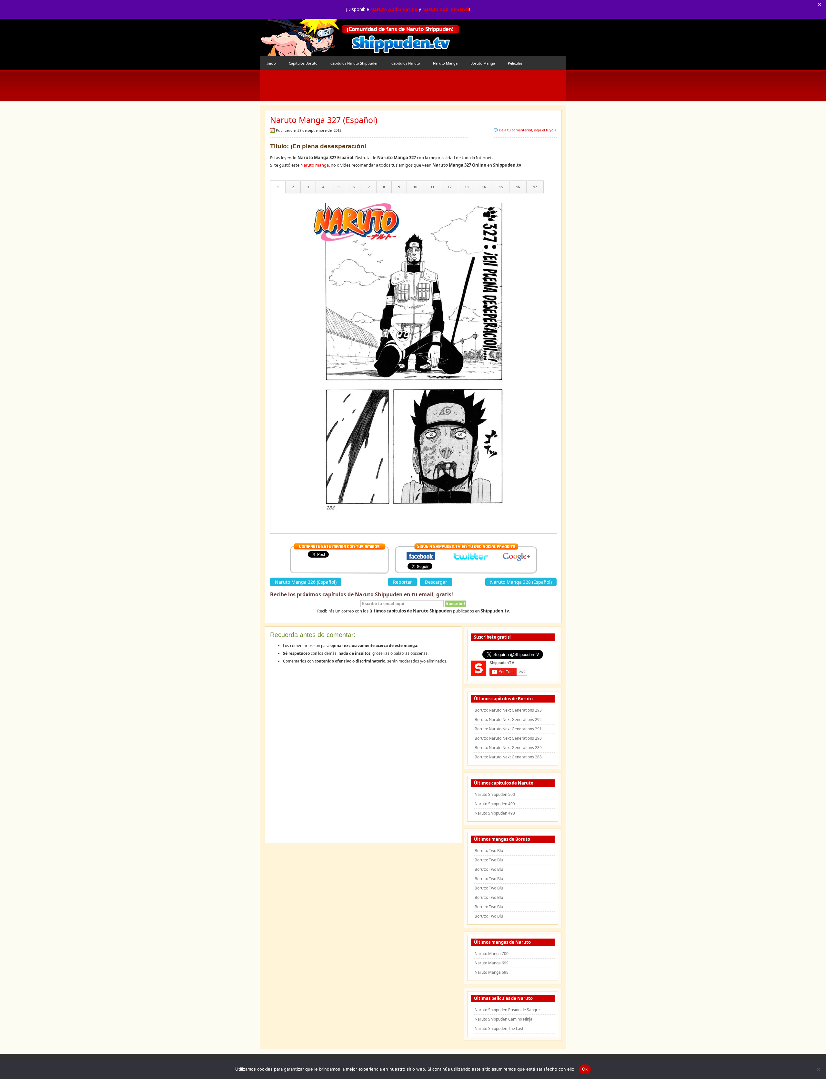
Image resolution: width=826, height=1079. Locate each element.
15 (501, 186)
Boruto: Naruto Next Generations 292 (508, 719)
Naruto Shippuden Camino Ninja (503, 1019)
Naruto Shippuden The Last (499, 1028)
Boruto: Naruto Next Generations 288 (508, 757)
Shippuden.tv (359, 37)
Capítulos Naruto (405, 63)
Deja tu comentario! (515, 130)
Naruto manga (314, 165)
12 (449, 186)
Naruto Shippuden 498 (495, 813)
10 (415, 186)
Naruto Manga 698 (492, 972)
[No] (818, 1069)
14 (484, 186)
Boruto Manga (482, 63)
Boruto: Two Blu (489, 850)
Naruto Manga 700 (492, 953)
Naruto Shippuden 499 (495, 804)
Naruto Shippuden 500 (495, 794)
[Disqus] (363, 755)
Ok (585, 1069)
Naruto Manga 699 (492, 963)
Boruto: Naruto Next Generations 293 (508, 710)
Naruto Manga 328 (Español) (521, 582)
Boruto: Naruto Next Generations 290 (508, 738)
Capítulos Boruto (303, 63)
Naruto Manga (445, 63)
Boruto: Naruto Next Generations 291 (508, 729)
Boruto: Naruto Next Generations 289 (508, 747)
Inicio (271, 63)
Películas (515, 63)
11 (432, 186)
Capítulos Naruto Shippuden (354, 63)
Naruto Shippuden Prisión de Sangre (507, 1009)
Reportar (402, 582)
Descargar (436, 582)
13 (466, 186)
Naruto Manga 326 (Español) (306, 582)
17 (535, 186)
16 (518, 186)
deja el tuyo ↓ (545, 130)
